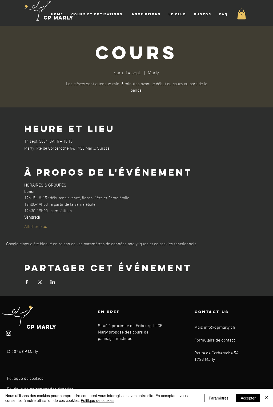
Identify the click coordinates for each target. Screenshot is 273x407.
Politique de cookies (25, 378)
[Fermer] (266, 398)
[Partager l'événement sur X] (39, 282)
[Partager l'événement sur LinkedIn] (52, 282)
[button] (96, 14)
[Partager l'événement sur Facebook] (26, 282)
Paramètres (218, 398)
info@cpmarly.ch (219, 327)
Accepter (248, 398)
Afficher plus (35, 226)
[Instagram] (8, 333)
